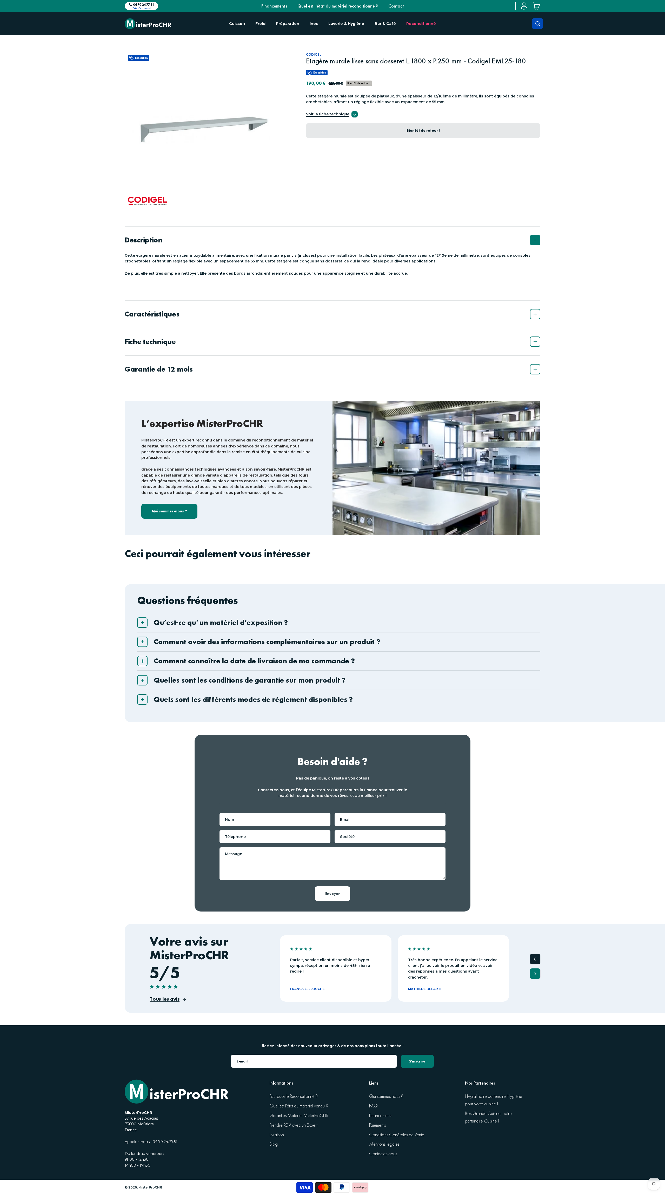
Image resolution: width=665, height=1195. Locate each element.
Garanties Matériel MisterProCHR (298, 1115)
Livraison (276, 1135)
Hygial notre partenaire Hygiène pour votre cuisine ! (493, 1100)
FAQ (373, 1106)
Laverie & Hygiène (346, 23)
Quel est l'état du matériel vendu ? (298, 1106)
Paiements (377, 1125)
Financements (274, 6)
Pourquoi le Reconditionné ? (293, 1096)
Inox (314, 23)
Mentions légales (384, 1144)
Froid (260, 23)
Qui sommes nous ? (386, 1096)
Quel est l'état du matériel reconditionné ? (337, 6)
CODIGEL (313, 54)
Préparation (287, 23)
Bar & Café (385, 23)
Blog (273, 1144)
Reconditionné (421, 23)
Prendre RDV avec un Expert (293, 1125)
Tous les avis (164, 998)
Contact (396, 6)
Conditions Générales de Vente (396, 1135)
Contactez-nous (383, 1154)
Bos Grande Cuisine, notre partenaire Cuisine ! (488, 1117)
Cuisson (237, 23)
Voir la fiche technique (327, 114)
